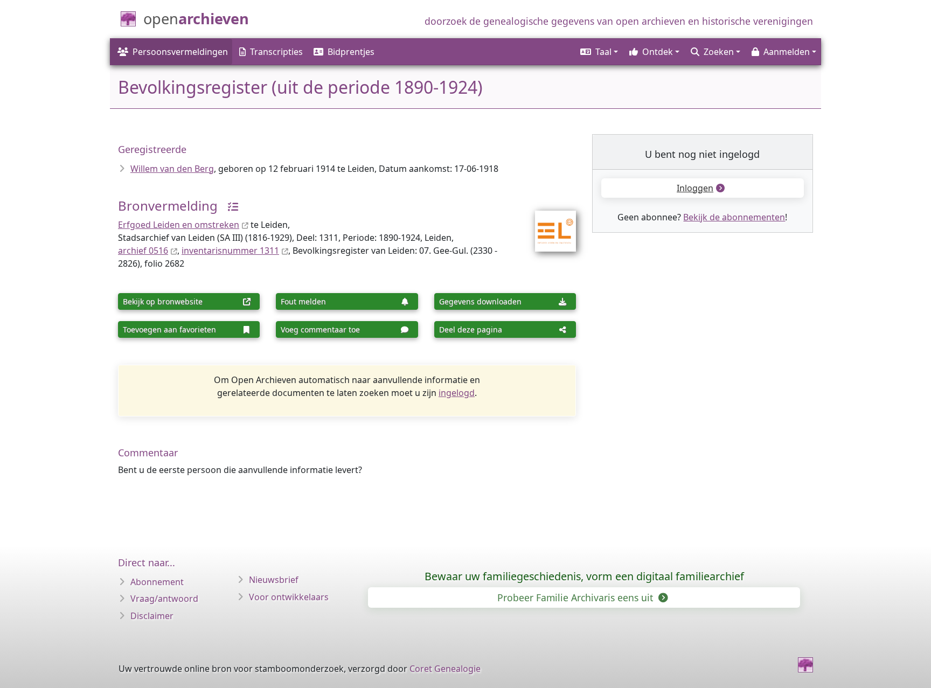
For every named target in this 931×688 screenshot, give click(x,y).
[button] (598, 52)
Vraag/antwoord (164, 598)
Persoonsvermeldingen (180, 52)
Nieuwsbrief (273, 580)
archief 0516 (143, 250)
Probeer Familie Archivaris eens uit (576, 597)
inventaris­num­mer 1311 (230, 250)
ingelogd (457, 393)
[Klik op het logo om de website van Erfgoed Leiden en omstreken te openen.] (549, 224)
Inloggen (695, 188)
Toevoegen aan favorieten (169, 329)
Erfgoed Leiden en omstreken (178, 225)
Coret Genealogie (445, 669)
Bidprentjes (351, 52)
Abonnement (157, 582)
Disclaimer (151, 616)
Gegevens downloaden (480, 301)
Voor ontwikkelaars (289, 597)
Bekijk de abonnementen (734, 217)
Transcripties (276, 52)
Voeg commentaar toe (320, 329)
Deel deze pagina (470, 329)
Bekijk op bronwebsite (163, 301)
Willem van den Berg (172, 169)
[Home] (805, 664)
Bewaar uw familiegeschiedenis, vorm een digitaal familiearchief (584, 576)
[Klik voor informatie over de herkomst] (229, 205)
